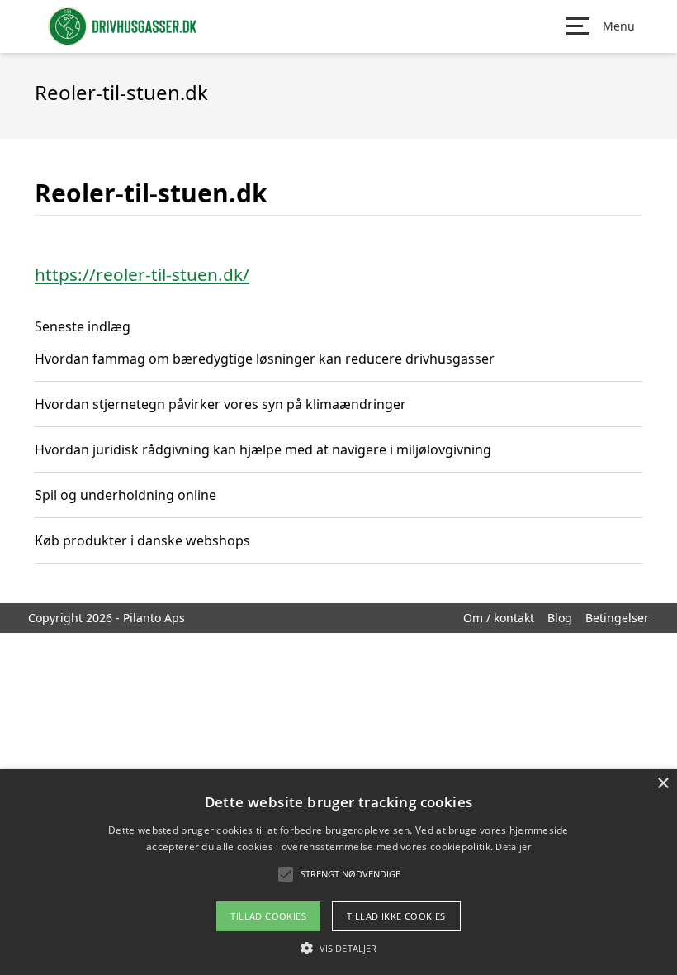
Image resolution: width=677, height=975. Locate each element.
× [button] (662, 784)
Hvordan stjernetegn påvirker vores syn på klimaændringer (220, 404)
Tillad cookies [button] (268, 916)
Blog (559, 617)
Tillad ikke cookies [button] (396, 916)
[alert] (338, 872)
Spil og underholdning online (125, 495)
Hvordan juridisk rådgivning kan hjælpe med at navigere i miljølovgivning (263, 449)
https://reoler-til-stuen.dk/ (142, 274)
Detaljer (512, 846)
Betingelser (617, 617)
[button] (338, 947)
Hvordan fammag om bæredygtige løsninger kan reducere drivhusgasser (265, 359)
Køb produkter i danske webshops (142, 540)
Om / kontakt (498, 617)
